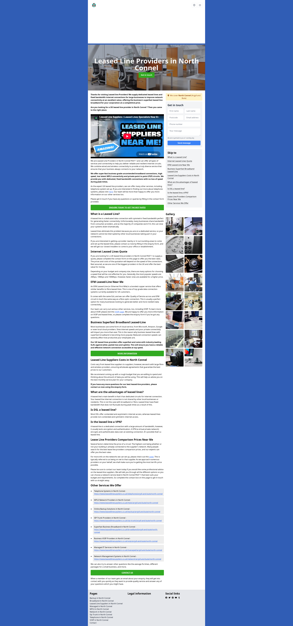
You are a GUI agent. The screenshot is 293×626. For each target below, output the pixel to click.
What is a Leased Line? (177, 157)
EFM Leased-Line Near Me (179, 165)
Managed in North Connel (101, 606)
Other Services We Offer (178, 203)
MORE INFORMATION (127, 353)
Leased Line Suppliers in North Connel (106, 603)
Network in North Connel (100, 612)
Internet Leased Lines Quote (180, 161)
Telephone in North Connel (101, 617)
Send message (184, 143)
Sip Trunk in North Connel (101, 614)
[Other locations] (194, 5)
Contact (93, 623)
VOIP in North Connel (99, 620)
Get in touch (146, 75)
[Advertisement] (146, 27)
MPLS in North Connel (99, 609)
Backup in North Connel (100, 598)
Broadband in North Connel (102, 601)
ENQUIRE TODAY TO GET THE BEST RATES (127, 207)
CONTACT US (127, 572)
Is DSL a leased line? (176, 188)
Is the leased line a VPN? (178, 192)
